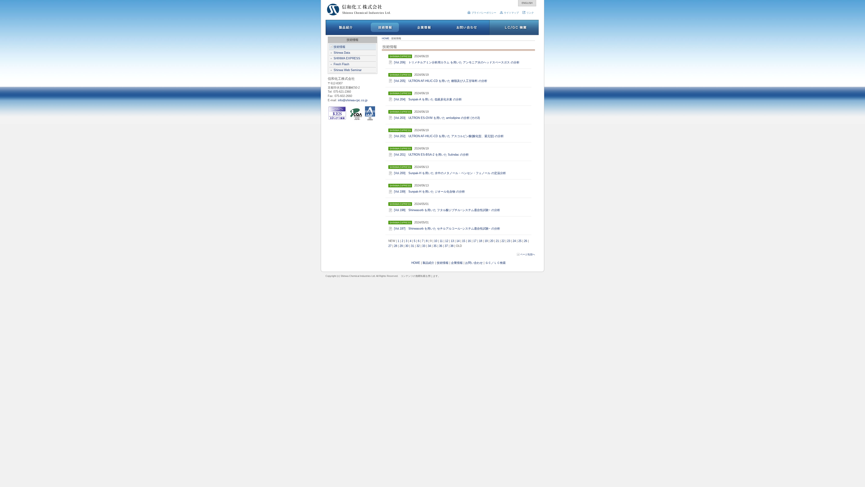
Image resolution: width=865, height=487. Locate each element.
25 (519, 241)
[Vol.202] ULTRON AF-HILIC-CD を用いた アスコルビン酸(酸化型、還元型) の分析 (449, 136)
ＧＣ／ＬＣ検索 (495, 262)
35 (435, 246)
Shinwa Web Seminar (348, 70)
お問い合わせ (474, 262)
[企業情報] (424, 34)
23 (508, 241)
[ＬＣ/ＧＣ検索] (514, 34)
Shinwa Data (342, 52)
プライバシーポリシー (483, 12)
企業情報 (457, 262)
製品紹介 (428, 262)
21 (497, 241)
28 (395, 246)
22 (503, 241)
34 (429, 246)
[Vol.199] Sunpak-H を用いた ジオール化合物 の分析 (429, 191)
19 (486, 241)
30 (406, 246)
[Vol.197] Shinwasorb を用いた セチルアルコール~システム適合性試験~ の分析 (447, 228)
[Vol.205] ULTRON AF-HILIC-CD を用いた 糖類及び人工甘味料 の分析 (440, 81)
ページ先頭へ (527, 254)
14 (458, 241)
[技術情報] (385, 34)
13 (452, 241)
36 (440, 246)
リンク (530, 12)
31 (412, 246)
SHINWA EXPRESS (347, 58)
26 (525, 241)
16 (469, 241)
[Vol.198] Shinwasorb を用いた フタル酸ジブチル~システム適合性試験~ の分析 (447, 210)
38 (451, 246)
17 (474, 241)
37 (446, 246)
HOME (385, 38)
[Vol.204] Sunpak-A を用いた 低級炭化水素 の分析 (428, 99)
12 (446, 241)
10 (435, 241)
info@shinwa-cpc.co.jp (352, 100)
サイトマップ (511, 12)
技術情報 (339, 46)
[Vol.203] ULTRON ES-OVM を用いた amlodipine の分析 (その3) (437, 117)
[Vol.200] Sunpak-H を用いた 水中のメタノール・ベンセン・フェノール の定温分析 (450, 173)
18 (480, 241)
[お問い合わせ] (466, 34)
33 (423, 246)
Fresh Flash (341, 64)
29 (401, 246)
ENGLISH (527, 3)
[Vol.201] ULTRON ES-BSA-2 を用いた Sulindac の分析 (431, 154)
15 (463, 241)
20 (491, 241)
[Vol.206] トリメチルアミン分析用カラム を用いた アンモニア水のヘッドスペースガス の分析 (456, 62)
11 (441, 241)
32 (418, 246)
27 (390, 246)
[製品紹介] (345, 34)
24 (514, 241)
